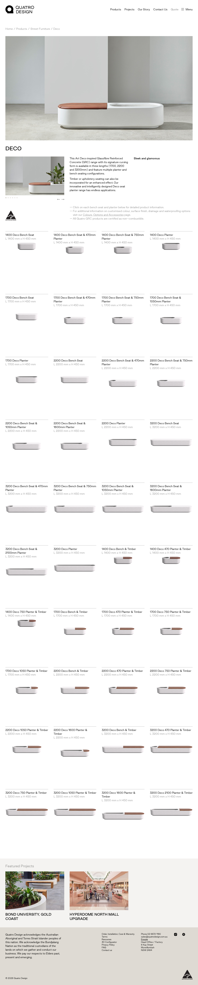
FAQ (104, 947)
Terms (104, 937)
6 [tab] (17, 197)
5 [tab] (14, 197)
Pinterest (183, 934)
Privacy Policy (108, 945)
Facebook (179, 934)
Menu (189, 9)
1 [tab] (5, 197)
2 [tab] (8, 197)
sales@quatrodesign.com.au (154, 937)
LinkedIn (187, 934)
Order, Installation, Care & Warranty (118, 934)
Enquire (144, 939)
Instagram (175, 934)
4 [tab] (12, 197)
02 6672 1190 (154, 934)
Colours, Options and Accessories (103, 214)
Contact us (107, 950)
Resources (106, 939)
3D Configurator (109, 942)
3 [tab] (10, 197)
